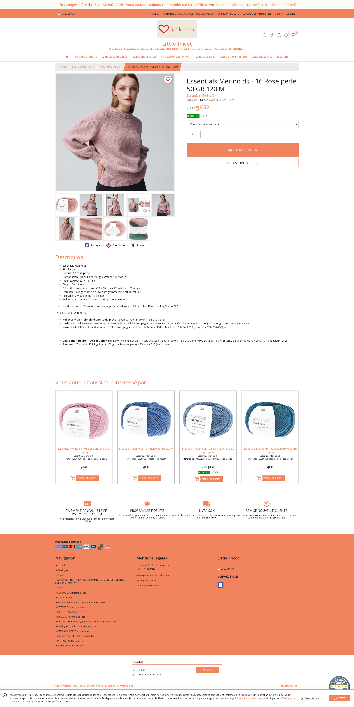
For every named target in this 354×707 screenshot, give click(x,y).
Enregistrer (118, 245)
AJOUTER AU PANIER (242, 150)
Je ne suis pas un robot (150, 674)
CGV (59, 588)
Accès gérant (290, 685)
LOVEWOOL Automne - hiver (72, 607)
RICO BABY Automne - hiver (71, 612)
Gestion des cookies (147, 580)
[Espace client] (279, 35)
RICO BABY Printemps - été (71, 616)
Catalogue (62, 570)
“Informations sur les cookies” (250, 698)
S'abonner (207, 670)
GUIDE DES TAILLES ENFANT (71, 645)
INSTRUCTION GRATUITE (70, 640)
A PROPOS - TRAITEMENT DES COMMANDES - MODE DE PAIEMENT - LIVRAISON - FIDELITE (90, 581)
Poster (140, 245)
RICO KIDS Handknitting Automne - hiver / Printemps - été (86, 621)
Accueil (62, 67)
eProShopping (125, 685)
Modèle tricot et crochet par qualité (75, 636)
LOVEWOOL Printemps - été (71, 592)
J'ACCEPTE (339, 698)
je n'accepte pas (310, 698)
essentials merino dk (110, 67)
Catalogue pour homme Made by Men (77, 626)
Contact (291, 13)
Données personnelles (148, 585)
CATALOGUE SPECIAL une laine (73, 631)
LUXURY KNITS (64, 597)
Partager (95, 245)
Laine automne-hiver (83, 67)
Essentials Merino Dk (201, 95)
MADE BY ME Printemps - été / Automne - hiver (81, 602)
